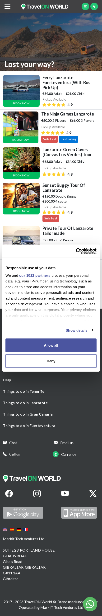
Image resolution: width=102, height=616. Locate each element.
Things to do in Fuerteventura (29, 425)
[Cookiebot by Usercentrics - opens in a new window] (76, 251)
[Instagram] (37, 493)
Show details (76, 330)
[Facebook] (9, 493)
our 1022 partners (35, 275)
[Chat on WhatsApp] (90, 603)
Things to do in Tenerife (23, 391)
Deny (51, 361)
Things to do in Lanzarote (25, 402)
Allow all (51, 345)
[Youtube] (65, 493)
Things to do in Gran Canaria (28, 414)
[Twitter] (93, 493)
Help (7, 380)
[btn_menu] (7, 6)
